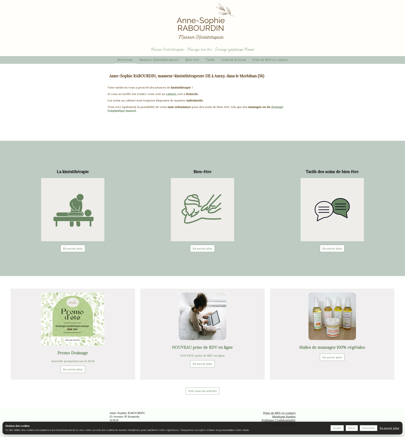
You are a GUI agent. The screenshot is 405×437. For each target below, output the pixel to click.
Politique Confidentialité (279, 420)
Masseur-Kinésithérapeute (159, 60)
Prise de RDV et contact (270, 60)
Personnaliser (368, 428)
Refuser (351, 428)
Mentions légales (284, 416)
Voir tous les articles (202, 391)
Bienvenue (125, 60)
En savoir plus (73, 248)
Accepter (337, 428)
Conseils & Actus (233, 60)
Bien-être (192, 60)
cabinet (171, 94)
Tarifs (210, 60)
